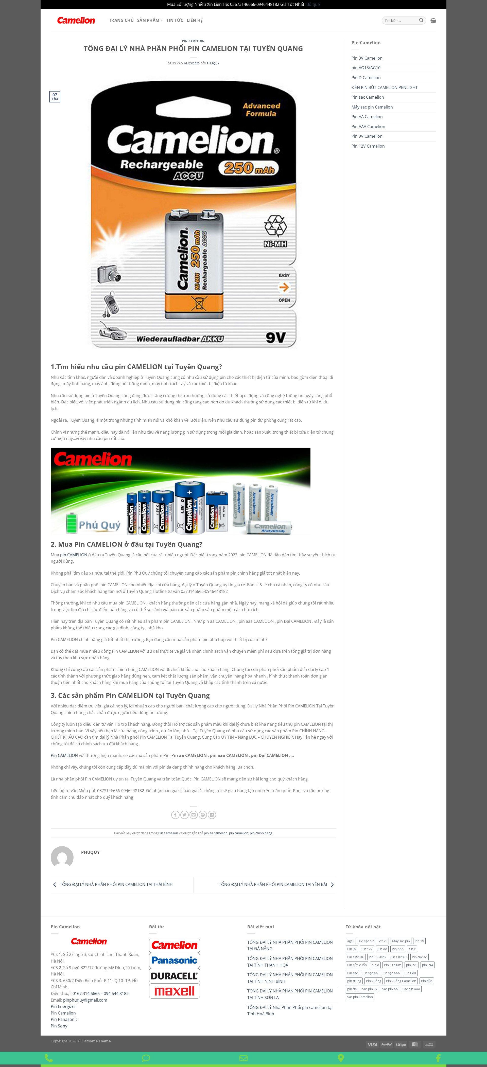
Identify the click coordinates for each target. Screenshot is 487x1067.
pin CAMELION (74, 555)
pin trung (354, 981)
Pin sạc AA (370, 973)
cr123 (383, 941)
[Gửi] (421, 20)
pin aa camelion (216, 833)
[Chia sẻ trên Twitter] (184, 815)
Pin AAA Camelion (368, 126)
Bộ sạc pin (366, 941)
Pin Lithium (392, 965)
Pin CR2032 (398, 957)
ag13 (350, 941)
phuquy (213, 63)
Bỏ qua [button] (313, 4)
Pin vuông (373, 981)
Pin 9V (352, 949)
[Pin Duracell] (174, 975)
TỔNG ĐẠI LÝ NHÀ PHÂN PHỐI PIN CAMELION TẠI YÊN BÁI (273, 884)
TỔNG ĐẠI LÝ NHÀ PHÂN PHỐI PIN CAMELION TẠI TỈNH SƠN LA (290, 994)
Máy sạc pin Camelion (372, 107)
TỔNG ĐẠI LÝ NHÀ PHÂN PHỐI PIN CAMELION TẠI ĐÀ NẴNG (290, 945)
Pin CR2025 (377, 957)
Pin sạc (352, 973)
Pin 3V (419, 941)
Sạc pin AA (390, 989)
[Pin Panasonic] (174, 960)
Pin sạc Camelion (368, 97)
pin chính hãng (261, 833)
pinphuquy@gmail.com (85, 1000)
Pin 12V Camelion (368, 146)
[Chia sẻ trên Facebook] (175, 815)
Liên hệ (195, 20)
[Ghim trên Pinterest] (203, 815)
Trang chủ (121, 20)
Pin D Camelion (366, 77)
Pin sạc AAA (391, 973)
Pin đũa (426, 981)
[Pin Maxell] (174, 990)
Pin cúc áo (419, 957)
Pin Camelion (193, 41)
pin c (411, 949)
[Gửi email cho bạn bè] (193, 815)
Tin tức (174, 20)
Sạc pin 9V (369, 989)
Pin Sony (59, 1026)
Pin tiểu (410, 973)
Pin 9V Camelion (367, 136)
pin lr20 (411, 965)
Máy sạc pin (401, 941)
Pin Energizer (63, 1006)
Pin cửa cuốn (357, 965)
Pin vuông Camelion (401, 981)
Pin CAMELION (64, 755)
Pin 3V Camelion (367, 58)
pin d (375, 965)
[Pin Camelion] (174, 945)
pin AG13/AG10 (366, 67)
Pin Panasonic (64, 1019)
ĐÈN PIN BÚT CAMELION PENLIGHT (385, 87)
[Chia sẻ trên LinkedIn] (212, 815)
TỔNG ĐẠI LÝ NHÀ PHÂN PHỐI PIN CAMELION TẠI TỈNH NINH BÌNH (290, 978)
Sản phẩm (148, 20)
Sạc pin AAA (411, 989)
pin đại (352, 989)
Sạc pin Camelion (360, 996)
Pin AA (382, 949)
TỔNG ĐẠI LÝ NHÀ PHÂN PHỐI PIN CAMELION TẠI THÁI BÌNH (116, 884)
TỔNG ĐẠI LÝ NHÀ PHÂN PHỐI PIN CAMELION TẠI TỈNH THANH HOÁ (290, 962)
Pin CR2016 (355, 957)
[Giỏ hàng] (433, 20)
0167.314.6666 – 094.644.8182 (101, 993)
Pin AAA (398, 949)
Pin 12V (367, 949)
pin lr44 (427, 965)
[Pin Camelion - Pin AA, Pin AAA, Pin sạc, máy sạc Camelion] (76, 20)
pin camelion (238, 833)
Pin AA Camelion (367, 116)
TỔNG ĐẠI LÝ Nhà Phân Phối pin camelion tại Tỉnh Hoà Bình (290, 1011)
